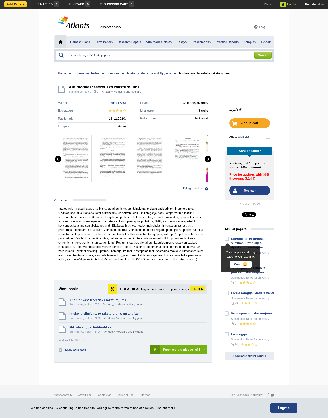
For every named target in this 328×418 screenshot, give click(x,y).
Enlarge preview (193, 188)
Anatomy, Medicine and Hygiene (121, 91)
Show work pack (75, 350)
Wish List (243, 136)
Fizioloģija (239, 334)
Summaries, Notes (80, 91)
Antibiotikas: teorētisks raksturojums (204, 73)
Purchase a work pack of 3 (182, 349)
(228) (118, 102)
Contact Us (104, 395)
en (266, 4)
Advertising (85, 395)
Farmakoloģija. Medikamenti (252, 293)
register (235, 163)
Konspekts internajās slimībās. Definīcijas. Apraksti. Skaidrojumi (247, 243)
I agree (284, 408)
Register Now (314, 4)
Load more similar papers (249, 356)
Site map (145, 395)
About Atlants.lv (63, 395)
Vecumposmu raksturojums (251, 313)
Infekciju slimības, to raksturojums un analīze (104, 313)
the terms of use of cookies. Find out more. (145, 408)
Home (62, 73)
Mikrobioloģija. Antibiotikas (90, 327)
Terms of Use (125, 395)
